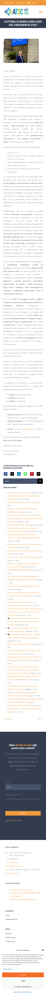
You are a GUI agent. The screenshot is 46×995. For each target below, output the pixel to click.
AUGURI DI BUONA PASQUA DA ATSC (21, 502)
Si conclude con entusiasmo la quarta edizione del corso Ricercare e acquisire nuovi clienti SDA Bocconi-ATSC (25, 518)
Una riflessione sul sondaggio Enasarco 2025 (23, 586)
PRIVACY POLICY (27, 992)
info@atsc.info (14, 862)
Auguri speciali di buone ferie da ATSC (21, 644)
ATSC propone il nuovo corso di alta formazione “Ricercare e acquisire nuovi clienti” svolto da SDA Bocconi (25, 612)
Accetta (23, 975)
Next (39, 719)
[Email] (38, 474)
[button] (43, 950)
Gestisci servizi (7, 969)
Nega (23, 981)
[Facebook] (5, 474)
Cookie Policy (17, 992)
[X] (12, 474)
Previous (8, 719)
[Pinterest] (32, 474)
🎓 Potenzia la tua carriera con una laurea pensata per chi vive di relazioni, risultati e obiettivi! (22, 621)
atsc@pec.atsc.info (15, 866)
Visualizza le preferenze (23, 987)
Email (8, 782)
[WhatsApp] (25, 474)
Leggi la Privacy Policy (13, 820)
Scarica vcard (14, 873)
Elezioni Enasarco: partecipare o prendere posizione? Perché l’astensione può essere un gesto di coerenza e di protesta (24, 670)
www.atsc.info (26, 429)
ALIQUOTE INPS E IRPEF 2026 (18, 525)
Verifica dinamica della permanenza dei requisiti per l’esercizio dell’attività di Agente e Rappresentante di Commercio (25, 702)
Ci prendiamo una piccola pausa (19, 493)
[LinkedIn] (18, 474)
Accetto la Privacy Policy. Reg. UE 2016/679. (23, 799)
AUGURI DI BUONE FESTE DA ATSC (20, 570)
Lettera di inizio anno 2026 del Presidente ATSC (24, 557)
